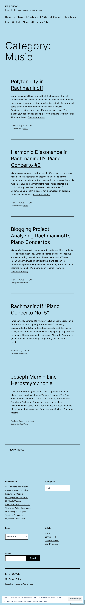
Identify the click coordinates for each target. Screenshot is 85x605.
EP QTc (43, 17)
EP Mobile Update (13, 501)
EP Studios (12, 6)
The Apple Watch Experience (17, 508)
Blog (7, 22)
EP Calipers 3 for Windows (16, 497)
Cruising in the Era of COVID (17, 504)
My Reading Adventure (15, 519)
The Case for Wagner (14, 515)
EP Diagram (55, 17)
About (26, 22)
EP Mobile (19, 17)
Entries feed (50, 537)
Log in (47, 533)
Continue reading (36, 117)
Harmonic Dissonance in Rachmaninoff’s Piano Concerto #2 (39, 158)
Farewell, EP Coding (14, 494)
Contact (16, 22)
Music (25, 128)
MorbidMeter (70, 17)
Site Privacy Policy (40, 22)
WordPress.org (51, 544)
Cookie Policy (43, 601)
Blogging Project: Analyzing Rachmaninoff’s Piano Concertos (40, 235)
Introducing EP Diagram (15, 512)
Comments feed (52, 540)
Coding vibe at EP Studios (16, 490)
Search (8, 553)
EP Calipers (32, 17)
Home (8, 17)
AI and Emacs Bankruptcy (16, 487)
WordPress (28, 584)
